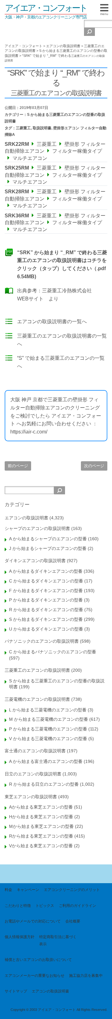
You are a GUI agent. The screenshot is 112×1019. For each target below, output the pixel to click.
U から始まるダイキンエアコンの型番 (46, 628)
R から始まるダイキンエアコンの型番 (46, 609)
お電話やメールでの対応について (33, 921)
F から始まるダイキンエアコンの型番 (46, 590)
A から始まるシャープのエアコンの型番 (48, 538)
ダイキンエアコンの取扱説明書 (35, 560)
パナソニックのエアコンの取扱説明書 (42, 641)
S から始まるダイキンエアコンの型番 (46, 619)
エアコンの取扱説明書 (26, 517)
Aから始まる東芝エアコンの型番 (41, 806)
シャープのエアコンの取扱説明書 (37, 528)
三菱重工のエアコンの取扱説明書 (37, 670)
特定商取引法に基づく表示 (58, 940)
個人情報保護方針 (20, 937)
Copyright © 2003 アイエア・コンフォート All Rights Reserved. (59, 1010)
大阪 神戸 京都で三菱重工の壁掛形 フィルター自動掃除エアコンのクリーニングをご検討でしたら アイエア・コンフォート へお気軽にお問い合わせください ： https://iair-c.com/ (55, 415)
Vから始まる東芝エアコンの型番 (41, 845)
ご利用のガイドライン (77, 905)
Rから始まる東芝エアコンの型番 (41, 836)
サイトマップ (16, 991)
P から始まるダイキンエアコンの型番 (46, 599)
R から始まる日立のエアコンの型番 (44, 784)
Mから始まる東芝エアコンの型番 (41, 826)
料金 (8, 890)
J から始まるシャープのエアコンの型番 (47, 548)
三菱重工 (23, 128)
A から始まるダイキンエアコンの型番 (45, 571)
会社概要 (72, 921)
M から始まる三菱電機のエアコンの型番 (48, 719)
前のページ (18, 465)
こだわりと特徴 (18, 905)
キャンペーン (28, 890)
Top (105, 1010)
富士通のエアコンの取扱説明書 (35, 750)
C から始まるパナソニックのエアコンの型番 (52, 651)
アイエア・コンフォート (45, 8)
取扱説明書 (42, 128)
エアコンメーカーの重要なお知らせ (34, 975)
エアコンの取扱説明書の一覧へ (52, 321)
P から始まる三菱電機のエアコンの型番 (48, 728)
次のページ (94, 465)
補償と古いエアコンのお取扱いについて (38, 959)
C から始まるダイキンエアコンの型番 (46, 580)
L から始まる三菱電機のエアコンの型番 (47, 709)
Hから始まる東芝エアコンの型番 (41, 816)
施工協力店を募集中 (86, 975)
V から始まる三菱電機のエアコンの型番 (48, 738)
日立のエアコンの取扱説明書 (33, 773)
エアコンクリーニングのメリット (72, 890)
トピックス (44, 905)
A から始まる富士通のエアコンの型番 (45, 761)
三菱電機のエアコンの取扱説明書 (37, 699)
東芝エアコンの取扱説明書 (31, 796)
